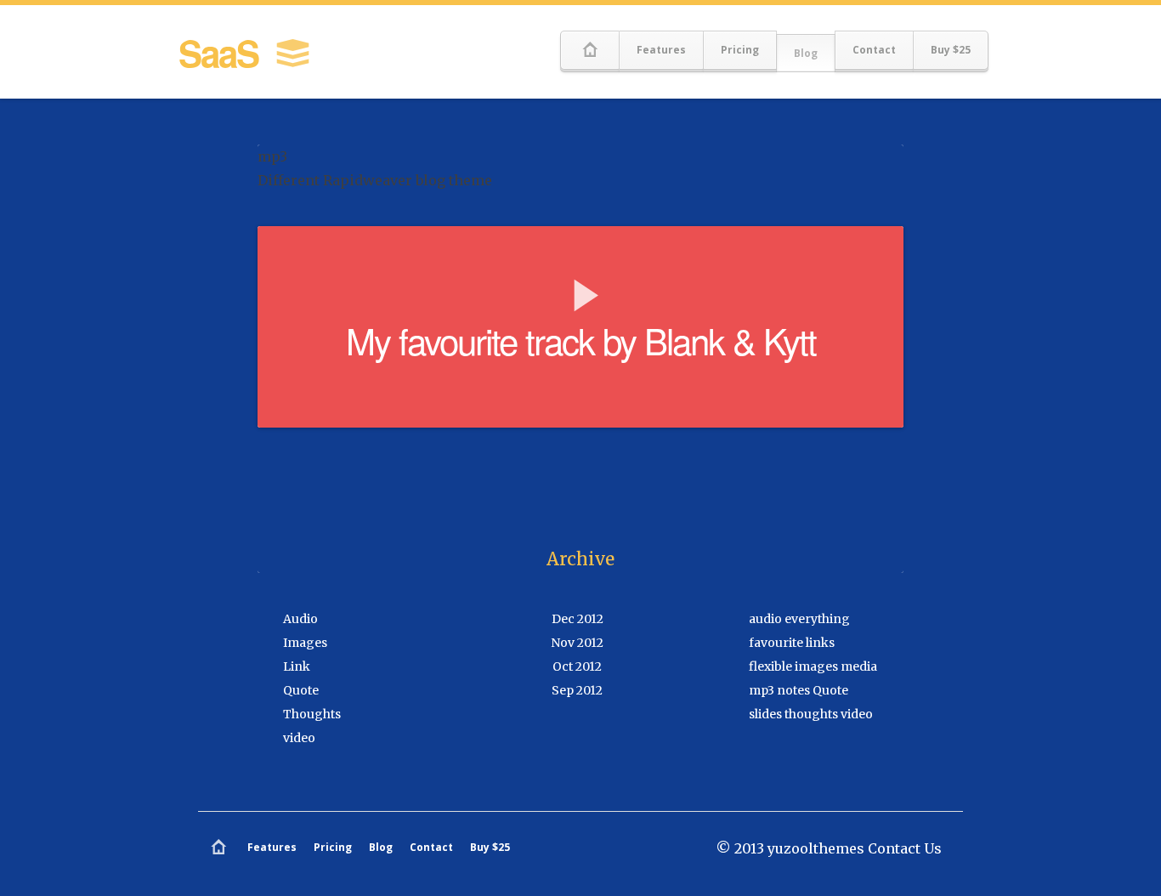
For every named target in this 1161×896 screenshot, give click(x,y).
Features (661, 50)
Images (305, 642)
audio (765, 619)
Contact (874, 50)
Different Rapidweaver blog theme (375, 180)
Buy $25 (951, 50)
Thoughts (312, 714)
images (816, 666)
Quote (301, 690)
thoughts (811, 714)
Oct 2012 (577, 666)
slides (765, 714)
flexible (770, 666)
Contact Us (905, 848)
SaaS (222, 52)
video (299, 738)
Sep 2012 (577, 690)
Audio (300, 619)
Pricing (740, 50)
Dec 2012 (577, 619)
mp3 (761, 690)
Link (296, 666)
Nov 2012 (577, 642)
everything (817, 619)
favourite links (792, 642)
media (859, 666)
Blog (806, 53)
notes (793, 690)
